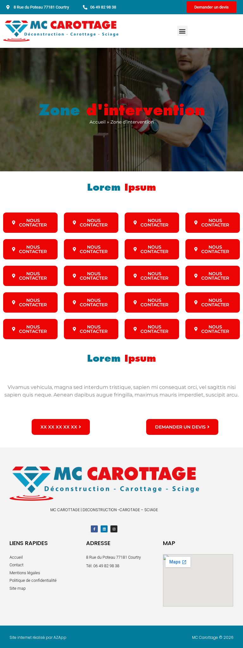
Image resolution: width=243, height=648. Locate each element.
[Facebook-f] (94, 528)
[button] (182, 31)
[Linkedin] (104, 528)
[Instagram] (113, 528)
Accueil (98, 122)
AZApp (59, 637)
